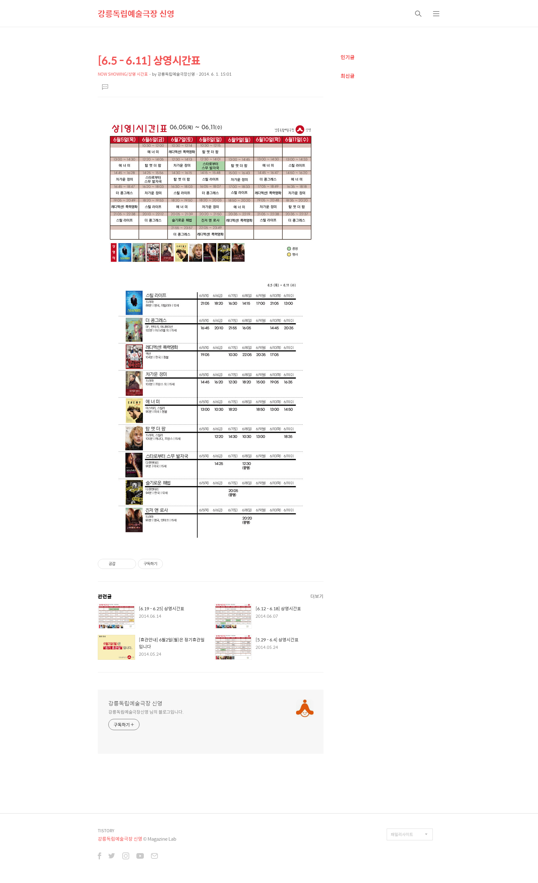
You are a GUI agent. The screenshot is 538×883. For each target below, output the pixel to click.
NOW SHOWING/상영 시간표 (123, 74)
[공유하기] (121, 564)
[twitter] (111, 856)
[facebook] (99, 856)
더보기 (316, 596)
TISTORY (106, 830)
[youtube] (140, 856)
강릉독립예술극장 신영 (136, 13)
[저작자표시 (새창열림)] (165, 563)
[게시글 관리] (129, 564)
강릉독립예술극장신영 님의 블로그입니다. (146, 711)
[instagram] (125, 856)
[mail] (154, 856)
